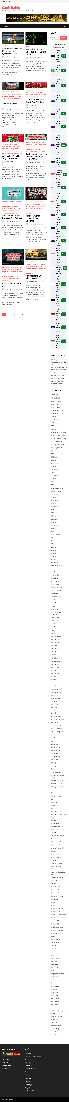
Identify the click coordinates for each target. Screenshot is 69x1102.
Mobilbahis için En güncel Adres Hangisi (36, 277)
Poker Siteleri (54, 964)
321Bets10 (35, 90)
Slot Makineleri (55, 986)
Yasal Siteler (54, 1019)
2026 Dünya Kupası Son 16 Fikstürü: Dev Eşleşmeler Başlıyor (12, 51)
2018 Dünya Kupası (56, 441)
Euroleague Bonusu (56, 787)
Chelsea (52, 769)
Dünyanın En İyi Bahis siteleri (10, 276)
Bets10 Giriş (54, 649)
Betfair (52, 630)
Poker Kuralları (55, 958)
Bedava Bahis (6, 148)
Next (22, 314)
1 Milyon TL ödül (55, 398)
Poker (27, 1060)
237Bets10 (53, 485)
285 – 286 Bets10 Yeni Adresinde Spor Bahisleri (12, 217)
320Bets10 (28, 90)
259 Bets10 (54, 494)
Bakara (52, 606)
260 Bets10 (54, 500)
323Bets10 (28, 92)
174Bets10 (53, 417)
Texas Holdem (55, 998)
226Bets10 (53, 460)
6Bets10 (53, 559)
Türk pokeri (54, 1005)
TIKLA (64, 70)
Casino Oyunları (55, 750)
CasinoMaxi (54, 753)
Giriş (51, 808)
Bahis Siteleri (12, 94)
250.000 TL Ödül (55, 491)
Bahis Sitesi (18, 267)
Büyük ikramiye (55, 698)
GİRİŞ (64, 56)
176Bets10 (53, 429)
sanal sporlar (54, 980)
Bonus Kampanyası (56, 692)
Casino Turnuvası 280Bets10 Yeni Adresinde (32, 218)
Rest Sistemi (54, 967)
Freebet (52, 805)
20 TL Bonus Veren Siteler (58, 432)
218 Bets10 (54, 451)
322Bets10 (42, 90)
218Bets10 (53, 454)
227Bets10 (53, 466)
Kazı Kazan (53, 880)
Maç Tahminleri (55, 887)
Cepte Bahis (54, 760)
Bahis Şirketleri (55, 581)
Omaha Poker (54, 943)
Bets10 (27, 47)
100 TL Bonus (54, 404)
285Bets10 (12, 202)
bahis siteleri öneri (56, 590)
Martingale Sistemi (56, 893)
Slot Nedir (53, 989)
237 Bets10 (54, 482)
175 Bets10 (54, 420)
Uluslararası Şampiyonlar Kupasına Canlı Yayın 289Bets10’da (36, 156)
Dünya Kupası (29, 1088)
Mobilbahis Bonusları (56, 908)
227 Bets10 (54, 463)
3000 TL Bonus (55, 535)
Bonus (52, 683)
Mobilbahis (35, 264)
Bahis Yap (17, 144)
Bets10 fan (53, 646)
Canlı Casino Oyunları (57, 732)
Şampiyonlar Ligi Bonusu (58, 974)
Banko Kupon (38, 144)
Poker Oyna (54, 961)
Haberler (10, 101)
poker (16, 101)
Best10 (52, 624)
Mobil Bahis (54, 899)
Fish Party (53, 802)
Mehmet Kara (33, 281)
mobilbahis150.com (31, 271)
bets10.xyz (53, 670)
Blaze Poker (54, 680)
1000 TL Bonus (55, 407)
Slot (51, 983)
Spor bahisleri (6, 213)
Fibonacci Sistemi (55, 796)
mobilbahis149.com (31, 268)
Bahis (3, 92)
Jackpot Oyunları (55, 857)
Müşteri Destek (55, 939)
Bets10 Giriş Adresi (35, 206)
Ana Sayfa (28, 1054)
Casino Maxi (54, 744)
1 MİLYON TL (54, 395)
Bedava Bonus (54, 621)
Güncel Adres (17, 211)
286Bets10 (5, 204)
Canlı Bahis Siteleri (15, 274)
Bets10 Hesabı (38, 208)
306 (8, 144)
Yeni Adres (43, 97)
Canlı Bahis (11, 7)
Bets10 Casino (36, 204)
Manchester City (55, 890)
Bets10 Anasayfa (11, 269)
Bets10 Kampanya (56, 661)
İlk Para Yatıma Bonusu (57, 842)
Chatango (53, 763)
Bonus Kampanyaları (56, 689)
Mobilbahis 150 (55, 905)
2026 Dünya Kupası (7, 46)
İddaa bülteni (6, 1066)
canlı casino (29, 94)
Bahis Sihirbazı (36, 142)
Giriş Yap (9, 211)
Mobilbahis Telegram (8, 1099)
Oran (52, 952)
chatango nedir (55, 766)
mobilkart (41, 271)
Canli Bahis (28, 262)
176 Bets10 (54, 426)
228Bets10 (53, 472)
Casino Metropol (55, 747)
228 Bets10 (54, 469)
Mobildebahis (54, 933)
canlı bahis (12, 96)
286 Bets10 (18, 202)
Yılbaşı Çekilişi (54, 1029)
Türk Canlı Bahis (55, 1002)
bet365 (52, 627)
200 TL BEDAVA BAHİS (57, 435)
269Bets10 (53, 510)
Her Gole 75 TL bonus (57, 836)
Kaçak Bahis (54, 860)
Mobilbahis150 (42, 268)
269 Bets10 (54, 507)
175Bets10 (53, 423)
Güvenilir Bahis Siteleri (57, 826)
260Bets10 (53, 504)
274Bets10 (53, 516)
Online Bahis (54, 946)
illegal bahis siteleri (56, 845)
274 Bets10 (54, 513)
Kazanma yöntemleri (57, 877)
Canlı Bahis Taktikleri (57, 719)
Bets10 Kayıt (54, 664)
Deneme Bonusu (12, 208)
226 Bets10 (54, 457)
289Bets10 (28, 142)
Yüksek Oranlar (55, 1035)
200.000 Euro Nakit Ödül (58, 438)
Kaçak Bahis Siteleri (56, 863)
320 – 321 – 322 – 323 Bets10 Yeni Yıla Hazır (34, 100)
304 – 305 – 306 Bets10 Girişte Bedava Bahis (12, 157)
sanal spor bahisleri (56, 977)
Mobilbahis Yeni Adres (57, 918)
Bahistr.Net (54, 603)
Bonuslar (5, 96)
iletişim (52, 839)
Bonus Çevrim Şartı (56, 686)
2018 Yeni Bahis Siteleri (57, 445)
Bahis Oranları (54, 575)
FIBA (20, 153)
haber (52, 829)
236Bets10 (53, 479)
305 (5, 144)
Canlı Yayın (37, 149)
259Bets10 (53, 497)
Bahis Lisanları (10, 92)
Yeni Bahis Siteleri (56, 1026)
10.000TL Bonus (55, 401)
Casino (9, 98)
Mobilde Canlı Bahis (56, 930)
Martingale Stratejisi (56, 896)
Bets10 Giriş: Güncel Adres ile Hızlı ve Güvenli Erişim (35, 52)
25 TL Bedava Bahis (56, 488)
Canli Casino (54, 705)
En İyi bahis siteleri (56, 784)
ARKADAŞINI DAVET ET (57, 566)
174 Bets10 (54, 413)
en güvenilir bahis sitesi (57, 780)
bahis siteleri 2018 (56, 587)
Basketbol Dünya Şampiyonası (11, 146)
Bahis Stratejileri (55, 597)
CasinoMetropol (55, 756)
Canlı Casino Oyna (56, 729)
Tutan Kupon (54, 1008)
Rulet (52, 970)
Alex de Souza (54, 563)
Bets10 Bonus (54, 639)
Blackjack (53, 677)
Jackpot (53, 851)
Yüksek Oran (29, 273)
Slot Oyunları (54, 992)
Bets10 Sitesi (29, 211)
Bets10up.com (55, 673)
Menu (6, 26)
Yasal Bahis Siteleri (56, 1016)
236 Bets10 (54, 476)
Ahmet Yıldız (10, 57)
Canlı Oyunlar (38, 94)
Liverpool (53, 884)
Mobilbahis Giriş (55, 911)
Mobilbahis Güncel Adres (35, 266)
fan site (52, 790)
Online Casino (54, 949)
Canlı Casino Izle (55, 725)
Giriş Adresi (35, 97)
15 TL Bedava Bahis (56, 410)
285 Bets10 (5, 202)
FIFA (51, 799)
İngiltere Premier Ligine (57, 848)
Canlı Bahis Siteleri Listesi (58, 373)
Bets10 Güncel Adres (16, 272)
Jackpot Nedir (54, 854)
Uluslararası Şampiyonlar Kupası (35, 151)
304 (3, 144)
